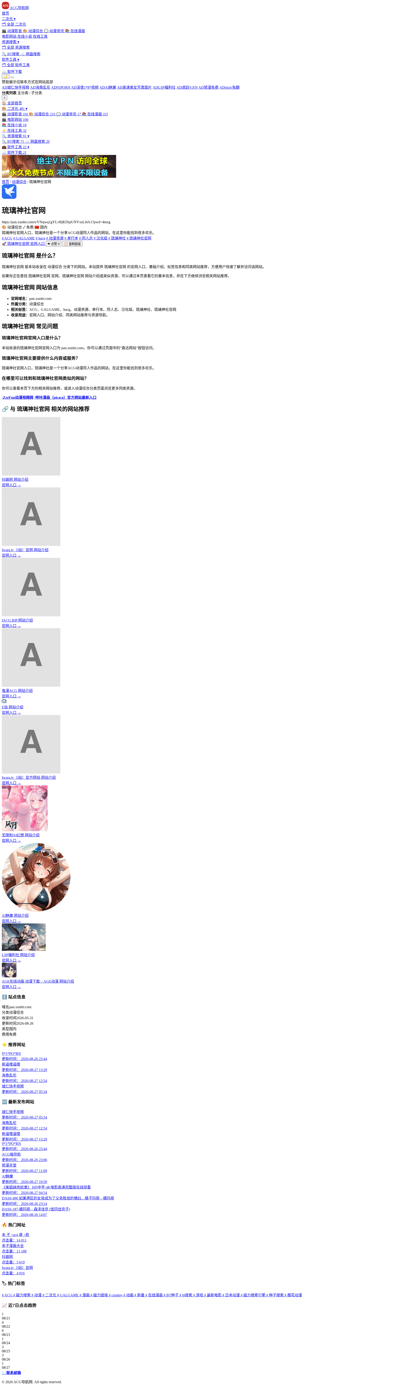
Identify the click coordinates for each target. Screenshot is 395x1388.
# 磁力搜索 (22, 1295)
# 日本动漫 (231, 1295)
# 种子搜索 (275, 1295)
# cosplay (116, 1295)
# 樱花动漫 (293, 1295)
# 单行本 (71, 238)
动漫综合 (19, 182)
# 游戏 (198, 1295)
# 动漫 (37, 1295)
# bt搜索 (186, 1295)
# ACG (7, 238)
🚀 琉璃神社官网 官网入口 (24, 244)
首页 (5, 182)
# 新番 (139, 1295)
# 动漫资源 (55, 238)
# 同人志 (86, 238)
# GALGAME (24, 238)
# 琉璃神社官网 (139, 238)
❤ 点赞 (53, 244)
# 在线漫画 (154, 1295)
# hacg (40, 238)
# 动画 (128, 1295)
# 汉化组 (100, 238)
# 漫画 (85, 1295)
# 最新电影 (213, 1295)
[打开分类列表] (12, 77)
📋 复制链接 (72, 244)
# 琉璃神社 (117, 238)
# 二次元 (50, 1295)
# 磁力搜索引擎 (253, 1295)
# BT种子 (171, 1295)
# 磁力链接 (100, 1295)
